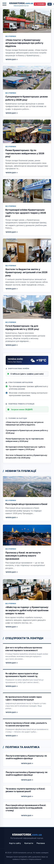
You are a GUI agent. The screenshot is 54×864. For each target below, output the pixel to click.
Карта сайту (15, 843)
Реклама (41, 843)
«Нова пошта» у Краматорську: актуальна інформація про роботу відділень (24, 43)
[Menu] (4, 4)
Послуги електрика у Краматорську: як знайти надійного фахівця (26, 757)
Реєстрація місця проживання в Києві (26, 504)
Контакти (28, 843)
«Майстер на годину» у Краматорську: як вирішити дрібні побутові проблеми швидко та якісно (27, 610)
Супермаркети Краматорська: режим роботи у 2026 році (27, 431)
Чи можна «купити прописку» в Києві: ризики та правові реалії (25, 790)
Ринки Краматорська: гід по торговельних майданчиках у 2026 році (24, 153)
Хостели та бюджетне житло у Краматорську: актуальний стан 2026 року (26, 272)
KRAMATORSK (21, 4)
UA (49, 4)
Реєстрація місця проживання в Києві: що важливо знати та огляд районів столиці (26, 808)
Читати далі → (11, 59)
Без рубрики (10, 36)
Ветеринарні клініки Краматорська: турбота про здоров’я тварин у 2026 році (25, 212)
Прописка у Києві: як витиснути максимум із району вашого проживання (23, 555)
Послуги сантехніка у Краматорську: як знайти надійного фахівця (26, 773)
